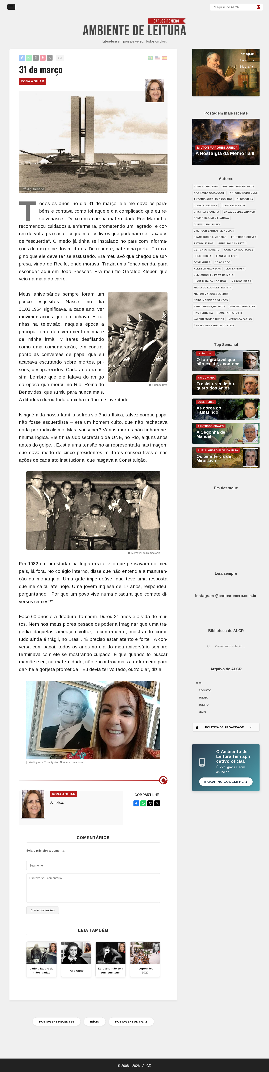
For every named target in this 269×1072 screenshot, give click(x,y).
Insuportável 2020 (145, 970)
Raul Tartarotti (230, 313)
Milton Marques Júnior (211, 294)
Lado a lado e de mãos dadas (41, 970)
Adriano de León (206, 186)
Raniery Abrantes (242, 306)
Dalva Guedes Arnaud (239, 212)
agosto (205, 690)
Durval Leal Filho (207, 224)
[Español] (164, 58)
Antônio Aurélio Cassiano (213, 199)
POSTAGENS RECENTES (56, 1021)
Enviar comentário (43, 910)
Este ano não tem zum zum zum (110, 970)
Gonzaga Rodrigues (238, 249)
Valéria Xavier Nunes (209, 319)
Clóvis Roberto (233, 205)
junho (204, 704)
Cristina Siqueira (206, 212)
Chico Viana (245, 199)
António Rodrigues (244, 193)
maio (202, 712)
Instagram (247, 54)
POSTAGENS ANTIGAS (131, 1021)
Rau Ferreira (203, 313)
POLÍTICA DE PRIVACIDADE (224, 727)
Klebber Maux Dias (207, 268)
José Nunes (202, 262)
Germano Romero (206, 249)
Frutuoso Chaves (244, 237)
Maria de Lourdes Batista (212, 287)
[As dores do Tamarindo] (226, 418)
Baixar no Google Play (226, 781)
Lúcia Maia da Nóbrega (210, 281)
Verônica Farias (240, 319)
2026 (198, 683)
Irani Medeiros (226, 256)
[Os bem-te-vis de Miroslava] (226, 467)
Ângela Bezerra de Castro (214, 325)
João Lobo (222, 262)
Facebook (247, 60)
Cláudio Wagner (205, 205)
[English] (157, 58)
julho (203, 697)
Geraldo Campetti (231, 243)
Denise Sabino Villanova (211, 218)
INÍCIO (94, 1021)
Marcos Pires (241, 281)
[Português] (150, 58)
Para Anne (76, 970)
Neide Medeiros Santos (211, 300)
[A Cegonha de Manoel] (226, 442)
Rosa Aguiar (32, 81)
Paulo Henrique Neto (209, 306)
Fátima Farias (204, 243)
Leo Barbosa (235, 268)
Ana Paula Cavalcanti (209, 193)
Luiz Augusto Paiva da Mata (213, 275)
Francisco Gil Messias (210, 237)
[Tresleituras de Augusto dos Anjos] (226, 394)
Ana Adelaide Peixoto (238, 186)
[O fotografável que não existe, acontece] (226, 370)
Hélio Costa (202, 256)
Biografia (246, 66)
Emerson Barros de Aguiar (213, 230)
